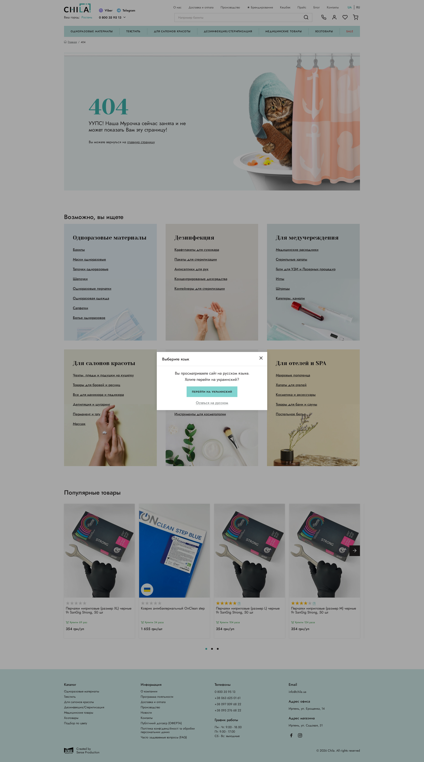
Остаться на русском (212, 403)
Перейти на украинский (212, 392)
